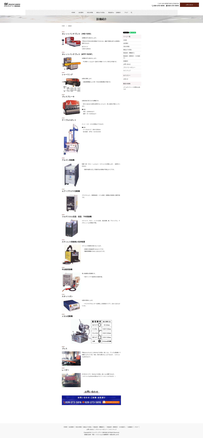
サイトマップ (127, 70)
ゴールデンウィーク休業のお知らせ (131, 88)
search (132, 13)
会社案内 (81, 12)
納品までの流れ (100, 12)
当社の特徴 (90, 12)
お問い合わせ (189, 4)
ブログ (126, 12)
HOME (73, 12)
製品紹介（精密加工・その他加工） (131, 57)
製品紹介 (110, 12)
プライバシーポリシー (129, 67)
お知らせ (125, 79)
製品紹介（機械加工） (129, 53)
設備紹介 (118, 12)
